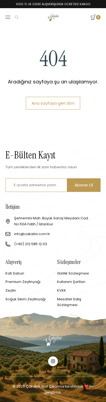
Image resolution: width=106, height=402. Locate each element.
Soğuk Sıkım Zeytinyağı (25, 299)
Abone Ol (83, 185)
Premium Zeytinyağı (22, 281)
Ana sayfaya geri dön (53, 103)
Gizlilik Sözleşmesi (73, 273)
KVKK (61, 290)
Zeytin (10, 290)
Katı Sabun (14, 273)
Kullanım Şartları (71, 281)
